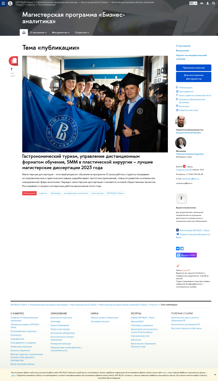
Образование (59, 313)
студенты (43, 193)
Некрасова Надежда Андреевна (190, 154)
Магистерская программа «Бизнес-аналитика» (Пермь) (123, 304)
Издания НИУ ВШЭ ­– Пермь (143, 317)
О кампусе (17, 313)
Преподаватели (186, 91)
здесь (165, 372)
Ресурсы (136, 313)
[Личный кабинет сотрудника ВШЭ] (207, 3)
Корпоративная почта (140, 336)
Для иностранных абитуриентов (194, 76)
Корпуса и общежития (20, 350)
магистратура (97, 193)
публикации (55, 193)
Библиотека (136, 339)
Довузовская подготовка (61, 317)
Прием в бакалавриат (60, 325)
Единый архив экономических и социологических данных (144, 330)
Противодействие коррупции (23, 331)
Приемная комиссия (194, 67)
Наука (94, 313)
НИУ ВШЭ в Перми (115, 193)
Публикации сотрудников (142, 325)
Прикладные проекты (100, 321)
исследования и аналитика (76, 193)
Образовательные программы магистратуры (49, 304)
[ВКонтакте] (178, 248)
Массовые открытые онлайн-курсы (186, 328)
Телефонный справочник (21, 346)
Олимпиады (55, 321)
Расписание (184, 106)
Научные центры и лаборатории (104, 317)
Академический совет (188, 110)
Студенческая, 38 (183, 169)
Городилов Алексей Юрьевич (188, 132)
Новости (154, 304)
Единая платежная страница (22, 364)
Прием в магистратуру (60, 329)
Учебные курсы (185, 87)
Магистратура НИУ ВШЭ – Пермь (194, 230)
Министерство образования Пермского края (143, 345)
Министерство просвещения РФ (185, 324)
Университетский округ (61, 343)
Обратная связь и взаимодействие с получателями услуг (66, 349)
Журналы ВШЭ (137, 321)
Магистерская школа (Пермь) (84, 304)
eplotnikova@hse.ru (190, 178)
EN (195, 3)
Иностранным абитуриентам (63, 333)
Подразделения (17, 339)
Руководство (16, 335)
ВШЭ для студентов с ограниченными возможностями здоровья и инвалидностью (27, 357)
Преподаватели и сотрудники (23, 342)
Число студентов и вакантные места (195, 95)
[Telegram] (182, 248)
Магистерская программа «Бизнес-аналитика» (73, 17)
